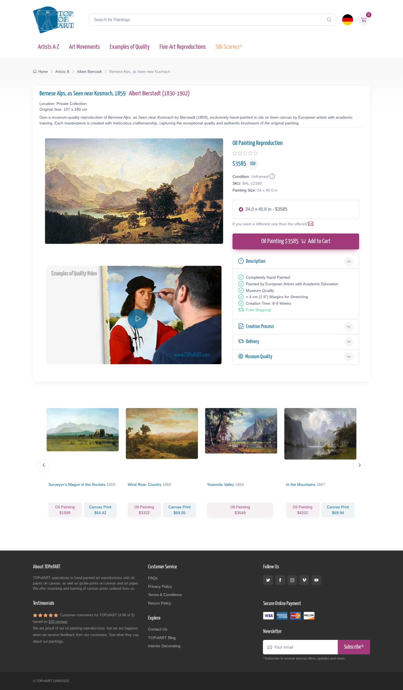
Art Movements (84, 47)
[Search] (329, 19)
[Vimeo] (304, 580)
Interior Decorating (164, 646)
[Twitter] (268, 580)
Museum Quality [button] (258, 356)
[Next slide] (359, 465)
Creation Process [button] (260, 326)
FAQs (153, 578)
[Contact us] (312, 224)
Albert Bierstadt (89, 72)
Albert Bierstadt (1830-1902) (159, 93)
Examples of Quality (130, 47)
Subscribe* (354, 647)
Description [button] (255, 261)
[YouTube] (316, 580)
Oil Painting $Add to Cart (295, 241)
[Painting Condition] (271, 176)
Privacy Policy (160, 586)
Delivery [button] (252, 341)
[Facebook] (280, 580)
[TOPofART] (53, 19)
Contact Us (157, 629)
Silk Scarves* (228, 47)
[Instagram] (292, 580)
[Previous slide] (43, 465)
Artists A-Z (48, 47)
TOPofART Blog (162, 637)
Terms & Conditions (165, 594)
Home (43, 72)
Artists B (62, 72)
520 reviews (58, 622)
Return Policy (159, 603)
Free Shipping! (258, 310)
